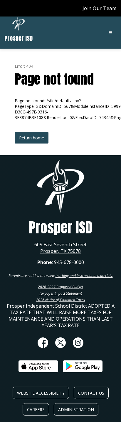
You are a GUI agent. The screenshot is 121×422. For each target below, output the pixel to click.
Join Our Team (100, 8)
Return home (31, 138)
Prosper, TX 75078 (60, 251)
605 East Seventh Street (60, 244)
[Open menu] (110, 32)
